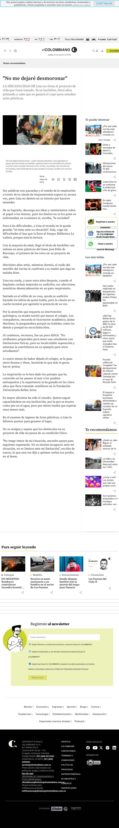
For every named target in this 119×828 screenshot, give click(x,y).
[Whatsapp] (58, 179)
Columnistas (97, 574)
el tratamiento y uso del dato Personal (52, 652)
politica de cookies (82, 5)
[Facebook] (69, 179)
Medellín (37, 574)
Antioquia (9, 574)
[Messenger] (53, 179)
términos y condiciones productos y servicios (55, 645)
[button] (114, 139)
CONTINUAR (104, 3)
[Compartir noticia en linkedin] (75, 179)
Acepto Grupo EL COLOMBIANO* (61, 645)
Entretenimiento (70, 574)
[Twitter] (64, 179)
